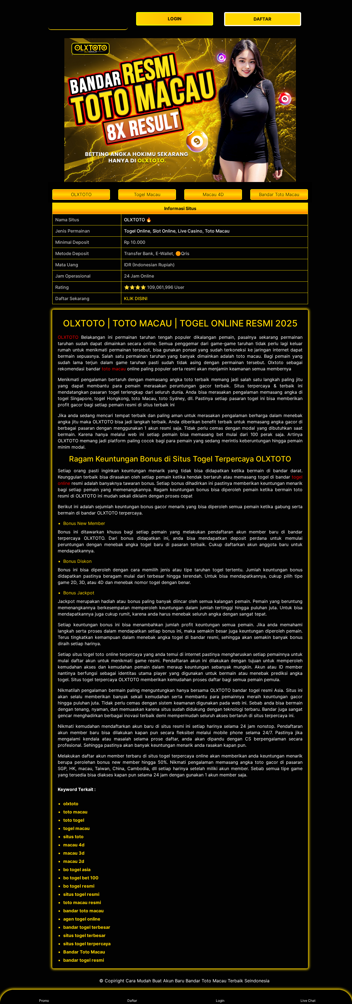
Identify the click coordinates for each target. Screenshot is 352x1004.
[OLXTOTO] (88, 19)
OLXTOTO (68, 337)
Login (220, 1001)
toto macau (114, 368)
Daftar (132, 1001)
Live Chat (308, 1001)
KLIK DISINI (135, 298)
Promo (44, 1001)
